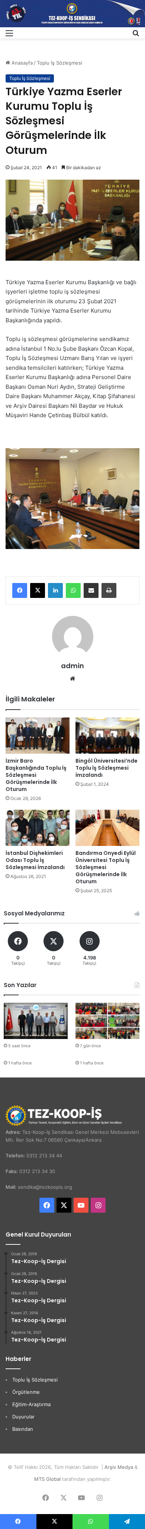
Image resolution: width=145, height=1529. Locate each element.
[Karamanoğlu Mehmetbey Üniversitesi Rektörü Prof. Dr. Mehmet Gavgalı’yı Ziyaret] (36, 1021)
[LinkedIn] (55, 590)
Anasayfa (21, 63)
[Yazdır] (109, 590)
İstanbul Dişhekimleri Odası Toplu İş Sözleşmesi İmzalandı (35, 860)
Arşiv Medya (118, 1467)
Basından (22, 1429)
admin (72, 665)
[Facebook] (19, 590)
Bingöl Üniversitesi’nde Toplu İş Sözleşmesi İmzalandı (106, 768)
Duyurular (23, 1417)
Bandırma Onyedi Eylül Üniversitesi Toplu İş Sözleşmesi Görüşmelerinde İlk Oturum (105, 867)
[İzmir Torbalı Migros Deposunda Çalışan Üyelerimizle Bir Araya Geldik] (107, 1021)
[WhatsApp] (73, 590)
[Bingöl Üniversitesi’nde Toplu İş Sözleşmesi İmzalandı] (107, 735)
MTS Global (47, 1479)
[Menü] (9, 35)
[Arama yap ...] (135, 35)
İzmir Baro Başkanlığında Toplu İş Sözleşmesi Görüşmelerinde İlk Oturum (36, 775)
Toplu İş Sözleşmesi (59, 63)
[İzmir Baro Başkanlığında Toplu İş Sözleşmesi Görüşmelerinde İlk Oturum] (38, 735)
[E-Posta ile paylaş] (91, 590)
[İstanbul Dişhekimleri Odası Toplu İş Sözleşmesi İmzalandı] (38, 828)
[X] (37, 590)
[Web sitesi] (72, 678)
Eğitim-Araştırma (31, 1404)
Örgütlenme (26, 1392)
